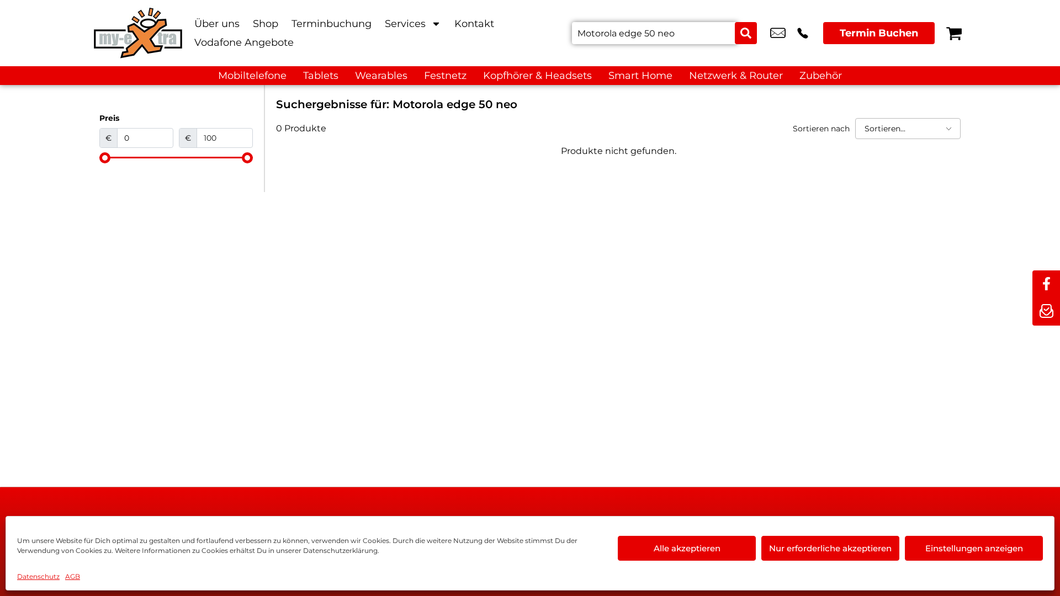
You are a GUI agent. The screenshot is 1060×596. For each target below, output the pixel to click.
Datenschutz (38, 576)
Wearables (381, 76)
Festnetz (445, 76)
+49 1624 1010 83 (802, 33)
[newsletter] (1046, 312)
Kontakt (474, 24)
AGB (72, 576)
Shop (265, 24)
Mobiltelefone (252, 76)
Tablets (320, 76)
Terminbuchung (332, 24)
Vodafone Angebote (244, 42)
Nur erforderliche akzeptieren (830, 548)
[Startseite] (138, 33)
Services (405, 24)
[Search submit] (746, 33)
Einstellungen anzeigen (974, 548)
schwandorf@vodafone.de (778, 33)
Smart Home (640, 76)
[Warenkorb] (954, 33)
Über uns (217, 24)
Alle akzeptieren (687, 548)
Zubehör (820, 76)
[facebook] (1046, 284)
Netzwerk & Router (736, 76)
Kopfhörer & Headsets (537, 76)
